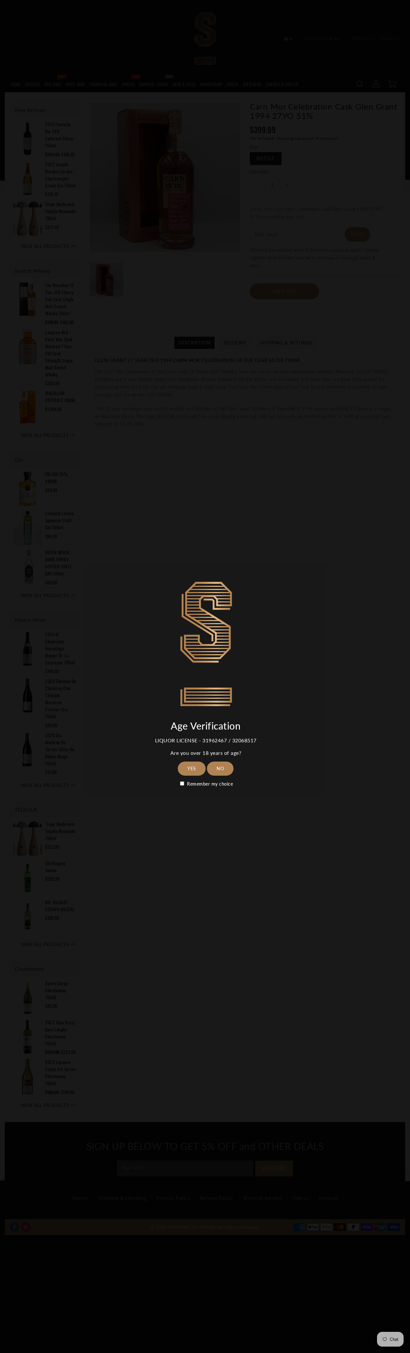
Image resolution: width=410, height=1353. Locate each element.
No (220, 768)
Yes (191, 768)
